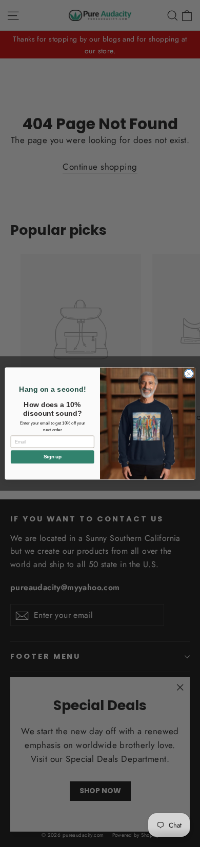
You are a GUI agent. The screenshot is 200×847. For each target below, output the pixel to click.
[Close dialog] (189, 373)
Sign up (53, 456)
